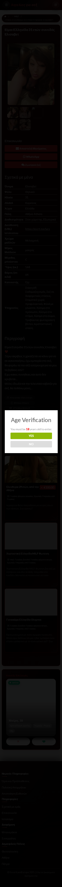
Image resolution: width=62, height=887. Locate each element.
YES (31, 436)
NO (31, 444)
